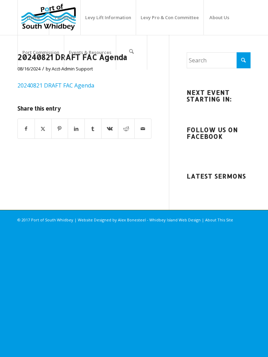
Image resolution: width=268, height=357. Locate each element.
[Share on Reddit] (126, 128)
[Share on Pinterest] (60, 128)
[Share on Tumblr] (93, 128)
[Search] (131, 52)
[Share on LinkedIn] (76, 128)
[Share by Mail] (143, 128)
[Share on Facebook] (26, 128)
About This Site (219, 219)
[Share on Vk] (110, 128)
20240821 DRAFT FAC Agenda (55, 85)
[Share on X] (43, 128)
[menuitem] (33, 17)
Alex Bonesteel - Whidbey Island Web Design (159, 219)
